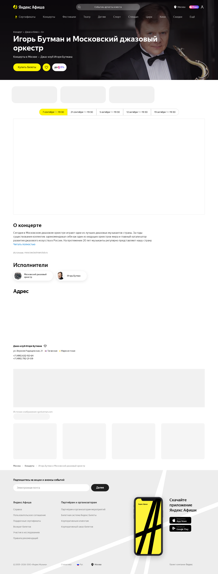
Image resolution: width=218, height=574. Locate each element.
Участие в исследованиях (26, 532)
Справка (17, 509)
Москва (17, 466)
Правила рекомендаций (25, 538)
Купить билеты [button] (27, 67)
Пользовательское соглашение (29, 515)
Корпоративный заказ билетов (77, 526)
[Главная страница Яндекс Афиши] (15, 7)
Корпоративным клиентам (75, 521)
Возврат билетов (22, 526)
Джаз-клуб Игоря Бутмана (56, 56)
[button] (192, 17)
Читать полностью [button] (24, 244)
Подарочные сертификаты (27, 521)
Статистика (66, 564)
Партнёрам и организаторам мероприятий (83, 509)
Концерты (29, 466)
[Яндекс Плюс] (194, 7)
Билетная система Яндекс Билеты (79, 515)
